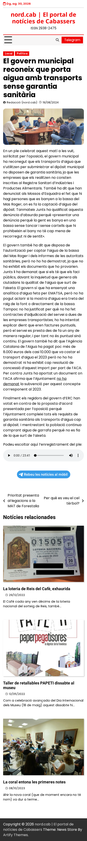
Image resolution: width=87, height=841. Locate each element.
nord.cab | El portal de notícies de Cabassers (43, 17)
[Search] (57, 40)
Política (22, 53)
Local (8, 53)
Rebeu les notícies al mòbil (46, 474)
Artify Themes (15, 834)
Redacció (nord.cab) (22, 102)
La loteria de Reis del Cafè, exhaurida (36, 588)
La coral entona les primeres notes (34, 782)
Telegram (72, 40)
